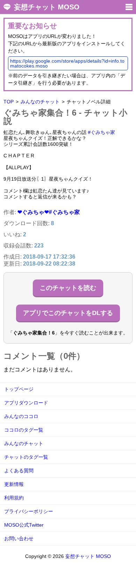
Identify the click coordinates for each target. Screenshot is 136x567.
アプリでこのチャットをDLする (68, 312)
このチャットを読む (68, 287)
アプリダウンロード (26, 402)
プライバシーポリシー (28, 511)
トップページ (18, 389)
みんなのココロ (21, 416)
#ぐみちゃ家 (101, 132)
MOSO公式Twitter (24, 525)
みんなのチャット (40, 101)
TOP (8, 101)
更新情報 (14, 484)
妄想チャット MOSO (47, 6)
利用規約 (14, 498)
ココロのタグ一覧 (23, 430)
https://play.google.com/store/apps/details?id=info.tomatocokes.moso (67, 63)
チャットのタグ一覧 (26, 457)
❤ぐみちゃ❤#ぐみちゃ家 (48, 212)
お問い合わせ (18, 538)
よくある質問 (18, 470)
